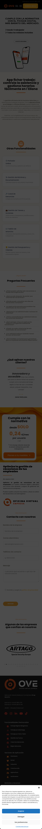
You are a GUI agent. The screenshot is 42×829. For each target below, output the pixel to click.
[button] (39, 788)
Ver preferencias (21, 822)
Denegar (21, 817)
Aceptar (21, 811)
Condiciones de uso (22, 826)
